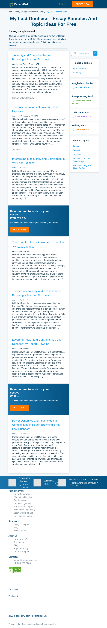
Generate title (83, 117)
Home (10, 12)
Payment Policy (21, 548)
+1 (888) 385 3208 (22, 563)
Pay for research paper (24, 506)
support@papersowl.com (25, 560)
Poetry (42, 12)
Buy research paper (23, 516)
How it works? (20, 539)
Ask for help (82, 130)
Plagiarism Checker (23, 497)
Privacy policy (14, 624)
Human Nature (19, 98)
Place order (19, 229)
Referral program (21, 552)
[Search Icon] (95, 53)
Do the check (82, 87)
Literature (34, 12)
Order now (82, 4)
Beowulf (76, 150)
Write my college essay (24, 510)
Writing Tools (20, 531)
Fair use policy (49, 624)
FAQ (16, 545)
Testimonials (19, 542)
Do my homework (22, 494)
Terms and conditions (32, 624)
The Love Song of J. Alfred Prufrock (82, 166)
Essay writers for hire (23, 513)
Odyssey (77, 154)
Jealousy (30, 98)
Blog (16, 527)
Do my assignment (22, 503)
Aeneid (76, 146)
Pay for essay (20, 500)
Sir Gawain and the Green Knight (82, 160)
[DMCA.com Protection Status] (15, 570)
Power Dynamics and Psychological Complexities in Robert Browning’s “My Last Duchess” (36, 424)
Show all (12, 45)
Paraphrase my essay (81, 102)
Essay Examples (22, 12)
